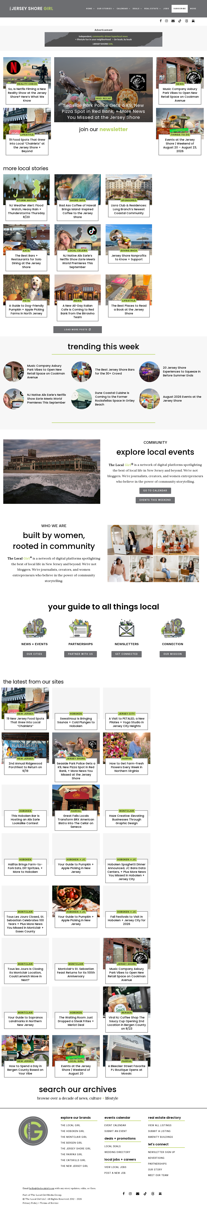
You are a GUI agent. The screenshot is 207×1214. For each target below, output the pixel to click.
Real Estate (151, 9)
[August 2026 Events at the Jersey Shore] (149, 399)
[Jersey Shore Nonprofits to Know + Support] (129, 239)
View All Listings (160, 1125)
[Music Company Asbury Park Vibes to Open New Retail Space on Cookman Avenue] (180, 73)
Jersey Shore (31, 8)
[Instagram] (166, 21)
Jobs (166, 9)
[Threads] (186, 21)
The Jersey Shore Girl (76, 1148)
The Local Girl (70, 1125)
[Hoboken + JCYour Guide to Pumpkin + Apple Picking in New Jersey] (76, 849)
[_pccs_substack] (193, 21)
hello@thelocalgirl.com (41, 1188)
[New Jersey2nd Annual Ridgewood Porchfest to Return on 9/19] (25, 748)
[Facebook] (161, 21)
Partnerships (157, 1163)
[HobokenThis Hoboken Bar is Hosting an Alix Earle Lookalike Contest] (25, 800)
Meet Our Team (158, 1175)
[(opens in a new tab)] (27, 123)
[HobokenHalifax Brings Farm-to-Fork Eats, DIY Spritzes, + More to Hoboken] (25, 849)
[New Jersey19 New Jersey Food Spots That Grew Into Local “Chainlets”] (25, 703)
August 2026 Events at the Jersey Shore (182, 399)
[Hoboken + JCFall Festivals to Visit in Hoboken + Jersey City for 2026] (126, 901)
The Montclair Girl (74, 1137)
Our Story (155, 1169)
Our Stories (104, 9)
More (193, 9)
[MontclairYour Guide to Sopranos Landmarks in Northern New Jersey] (25, 1002)
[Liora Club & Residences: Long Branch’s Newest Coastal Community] (129, 189)
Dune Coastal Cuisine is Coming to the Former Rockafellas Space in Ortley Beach (115, 398)
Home (89, 9)
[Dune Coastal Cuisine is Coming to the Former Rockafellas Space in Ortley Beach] (81, 399)
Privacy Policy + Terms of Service (41, 1203)
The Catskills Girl (73, 1160)
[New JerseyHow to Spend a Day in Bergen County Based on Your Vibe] (25, 1051)
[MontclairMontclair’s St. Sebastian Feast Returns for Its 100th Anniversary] (76, 954)
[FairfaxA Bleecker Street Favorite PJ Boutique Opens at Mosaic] (126, 1051)
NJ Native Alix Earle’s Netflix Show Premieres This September (46, 399)
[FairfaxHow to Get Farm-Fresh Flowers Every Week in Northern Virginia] (126, 748)
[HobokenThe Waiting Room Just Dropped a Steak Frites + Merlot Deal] (76, 1002)
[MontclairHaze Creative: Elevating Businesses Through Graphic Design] (126, 800)
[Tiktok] (179, 21)
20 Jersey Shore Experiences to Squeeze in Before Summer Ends (182, 371)
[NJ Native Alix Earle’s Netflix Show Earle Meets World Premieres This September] (77, 239)
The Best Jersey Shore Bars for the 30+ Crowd (115, 371)
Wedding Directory (117, 1152)
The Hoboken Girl (72, 1131)
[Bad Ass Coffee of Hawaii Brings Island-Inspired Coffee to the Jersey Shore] (77, 189)
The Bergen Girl (71, 1142)
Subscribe (180, 9)
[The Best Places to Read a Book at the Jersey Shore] (129, 290)
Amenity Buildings (160, 1137)
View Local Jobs (115, 1167)
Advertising (156, 1158)
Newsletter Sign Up (161, 1152)
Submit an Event (115, 1131)
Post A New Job (115, 1173)
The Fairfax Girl (71, 1154)
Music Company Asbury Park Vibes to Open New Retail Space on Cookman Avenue (46, 371)
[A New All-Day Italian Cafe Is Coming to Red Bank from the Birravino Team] (77, 290)
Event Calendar (115, 1125)
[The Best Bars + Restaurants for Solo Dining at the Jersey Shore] (26, 239)
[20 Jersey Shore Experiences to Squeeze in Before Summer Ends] (149, 371)
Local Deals (112, 1146)
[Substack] (160, 1193)
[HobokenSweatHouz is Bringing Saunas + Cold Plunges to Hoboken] (76, 703)
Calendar (122, 9)
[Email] (173, 21)
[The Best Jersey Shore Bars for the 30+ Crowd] (81, 371)
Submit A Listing (159, 1131)
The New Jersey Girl (74, 1166)
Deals (136, 9)
